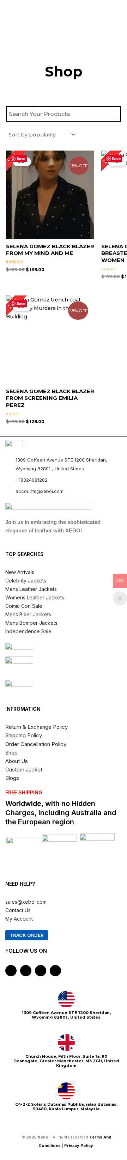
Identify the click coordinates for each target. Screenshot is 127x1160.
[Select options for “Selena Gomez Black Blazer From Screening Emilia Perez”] (87, 355)
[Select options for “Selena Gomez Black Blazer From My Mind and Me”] (87, 211)
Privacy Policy (79, 1145)
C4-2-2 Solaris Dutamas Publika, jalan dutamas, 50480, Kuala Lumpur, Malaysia (66, 1106)
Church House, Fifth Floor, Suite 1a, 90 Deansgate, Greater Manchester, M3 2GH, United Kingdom (66, 1061)
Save (21, 158)
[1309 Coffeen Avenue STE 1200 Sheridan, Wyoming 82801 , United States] (66, 999)
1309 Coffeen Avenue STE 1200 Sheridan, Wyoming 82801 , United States (66, 1015)
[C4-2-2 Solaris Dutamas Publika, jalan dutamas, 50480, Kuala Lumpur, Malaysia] (66, 1091)
